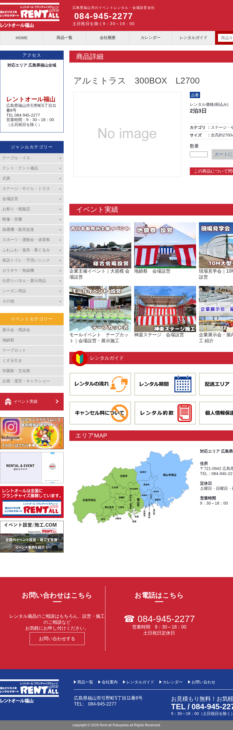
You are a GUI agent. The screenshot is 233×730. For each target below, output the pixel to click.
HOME (22, 38)
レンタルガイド (193, 37)
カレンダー (151, 37)
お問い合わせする (57, 638)
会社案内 (110, 682)
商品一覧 (64, 37)
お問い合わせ (203, 682)
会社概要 (108, 37)
